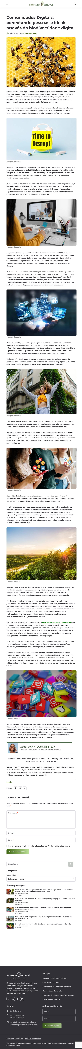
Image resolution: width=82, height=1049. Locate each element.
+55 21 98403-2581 (17, 1018)
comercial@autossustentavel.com (24, 1025)
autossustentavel (29, 33)
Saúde (9, 782)
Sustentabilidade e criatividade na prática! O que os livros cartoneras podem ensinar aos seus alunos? (43, 908)
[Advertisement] (41, 946)
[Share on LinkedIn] (24, 788)
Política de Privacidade (14, 1038)
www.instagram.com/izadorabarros (56, 623)
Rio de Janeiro (15, 1011)
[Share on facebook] (15, 788)
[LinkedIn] (13, 999)
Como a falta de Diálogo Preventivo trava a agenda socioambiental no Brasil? (43, 917)
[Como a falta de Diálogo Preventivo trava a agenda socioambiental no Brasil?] (10, 918)
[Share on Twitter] (20, 788)
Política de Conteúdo (33, 1038)
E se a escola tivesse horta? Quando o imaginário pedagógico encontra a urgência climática (45, 899)
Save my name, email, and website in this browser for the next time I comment (40, 846)
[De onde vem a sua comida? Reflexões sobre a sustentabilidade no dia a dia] (10, 926)
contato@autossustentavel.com (23, 1022)
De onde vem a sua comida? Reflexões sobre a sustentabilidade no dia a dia (43, 924)
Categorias (11, 875)
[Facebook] (17, 999)
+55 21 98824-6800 (17, 1015)
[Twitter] (22, 999)
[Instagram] (8, 999)
